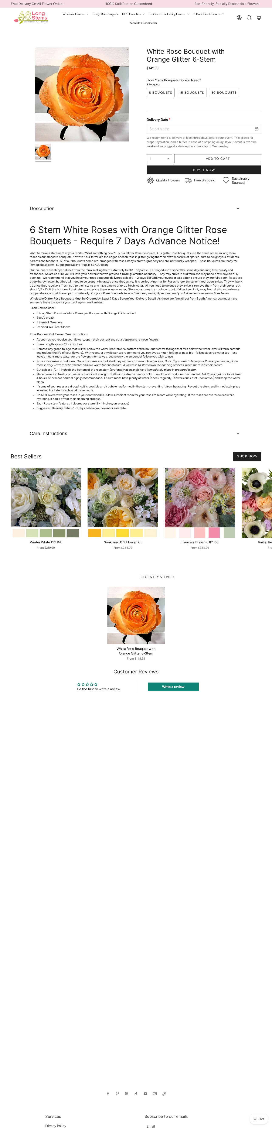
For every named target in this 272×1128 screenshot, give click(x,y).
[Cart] (259, 17)
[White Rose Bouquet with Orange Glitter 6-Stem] (136, 615)
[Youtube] (145, 1093)
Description (42, 208)
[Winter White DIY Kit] (46, 503)
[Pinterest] (117, 1093)
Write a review (173, 687)
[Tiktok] (136, 1093)
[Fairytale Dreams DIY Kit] (200, 503)
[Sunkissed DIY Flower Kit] (123, 503)
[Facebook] (108, 1093)
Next (265, 503)
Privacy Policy (55, 1126)
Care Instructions (48, 433)
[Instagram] (126, 1093)
